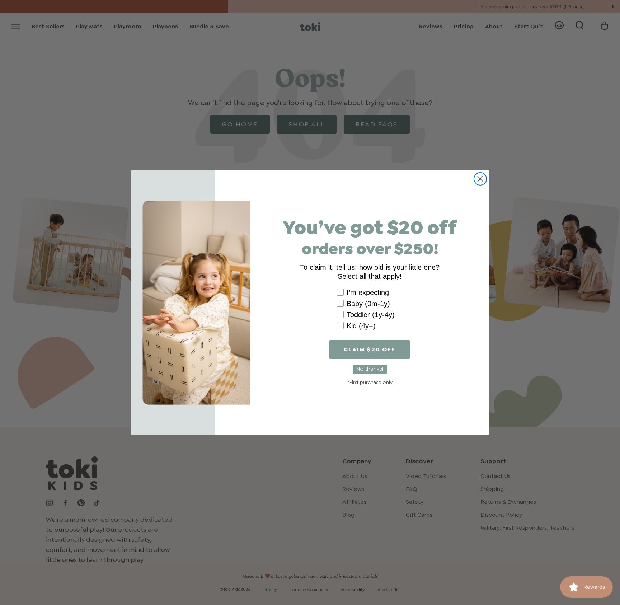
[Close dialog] (480, 179)
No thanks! (370, 368)
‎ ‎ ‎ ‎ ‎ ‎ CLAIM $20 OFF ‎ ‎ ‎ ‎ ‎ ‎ (369, 349)
